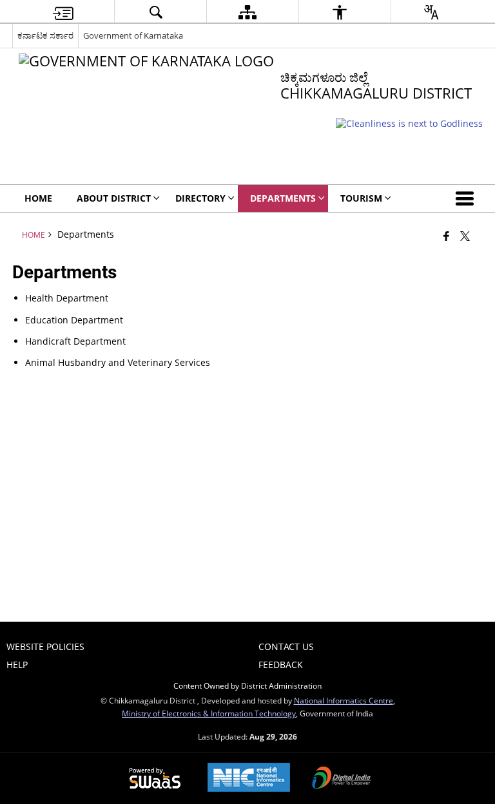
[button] (467, 198)
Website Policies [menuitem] (45, 646)
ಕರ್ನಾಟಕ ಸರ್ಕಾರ (45, 35)
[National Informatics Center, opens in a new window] (249, 778)
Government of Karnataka (133, 35)
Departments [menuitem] (283, 198)
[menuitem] (63, 12)
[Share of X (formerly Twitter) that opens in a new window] (465, 236)
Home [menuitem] (38, 198)
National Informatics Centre (343, 700)
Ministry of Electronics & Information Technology (209, 713)
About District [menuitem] (114, 198)
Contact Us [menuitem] (286, 646)
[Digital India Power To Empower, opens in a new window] (341, 779)
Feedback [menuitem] (280, 664)
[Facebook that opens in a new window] (446, 236)
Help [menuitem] (17, 664)
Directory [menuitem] (200, 198)
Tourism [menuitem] (361, 198)
